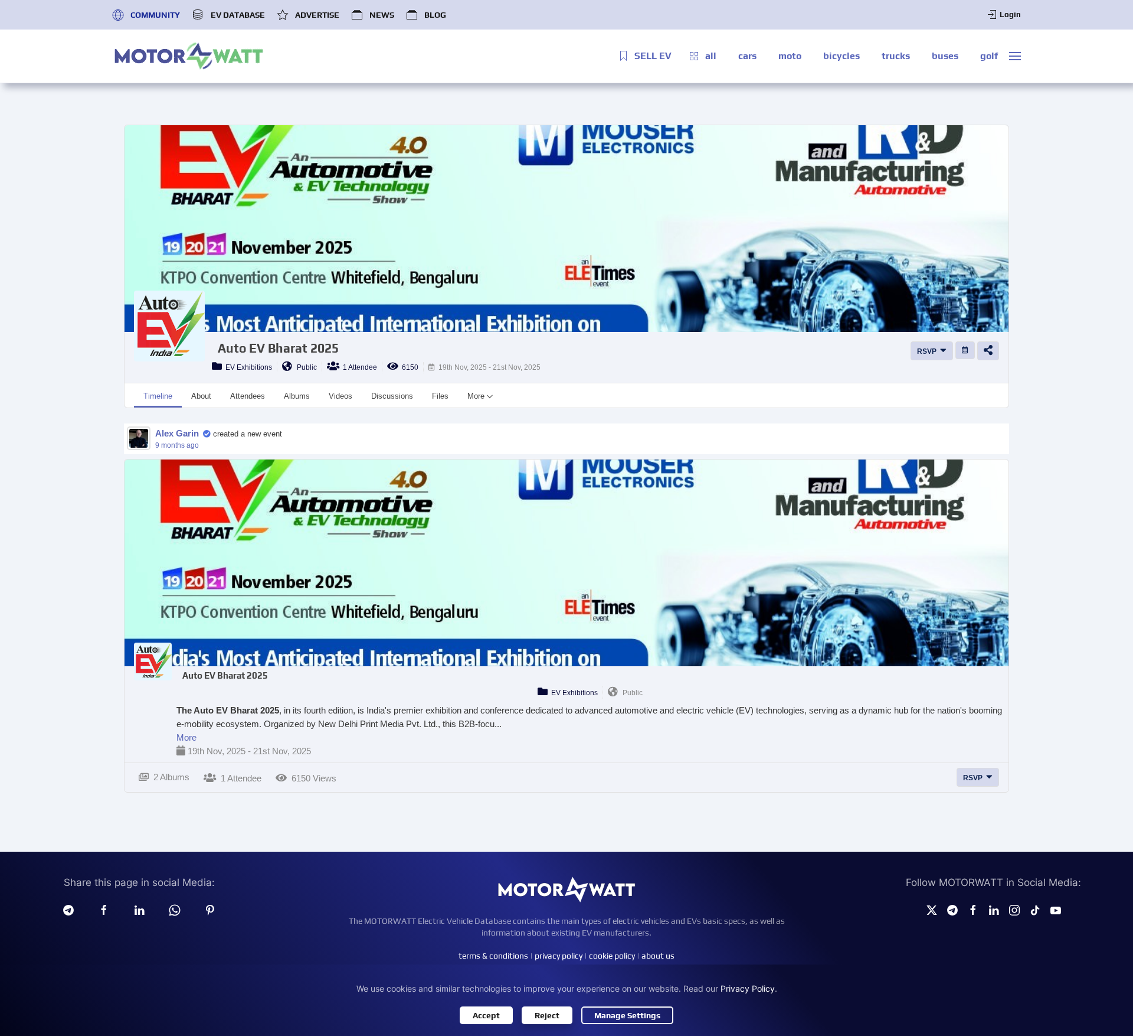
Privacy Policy (748, 988)
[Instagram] (1014, 910)
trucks (896, 55)
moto (789, 55)
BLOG (435, 14)
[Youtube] (1056, 910)
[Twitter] (932, 910)
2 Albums (169, 777)
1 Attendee (358, 367)
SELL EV (653, 55)
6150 (408, 367)
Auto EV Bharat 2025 (278, 348)
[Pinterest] (210, 910)
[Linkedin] (139, 910)
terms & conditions (493, 955)
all (710, 55)
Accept (486, 1015)
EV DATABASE (237, 14)
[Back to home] (189, 56)
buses (945, 55)
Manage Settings (627, 1015)
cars (747, 55)
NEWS (381, 14)
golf (989, 55)
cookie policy (612, 955)
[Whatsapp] (175, 910)
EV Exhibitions (247, 367)
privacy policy (558, 955)
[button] (1015, 56)
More (186, 737)
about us (657, 955)
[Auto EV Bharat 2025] (153, 661)
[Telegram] (68, 910)
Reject (547, 1015)
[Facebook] (973, 910)
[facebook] (104, 910)
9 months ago (177, 445)
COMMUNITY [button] (155, 14)
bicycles (841, 55)
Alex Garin (177, 433)
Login (1010, 14)
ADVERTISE (317, 14)
